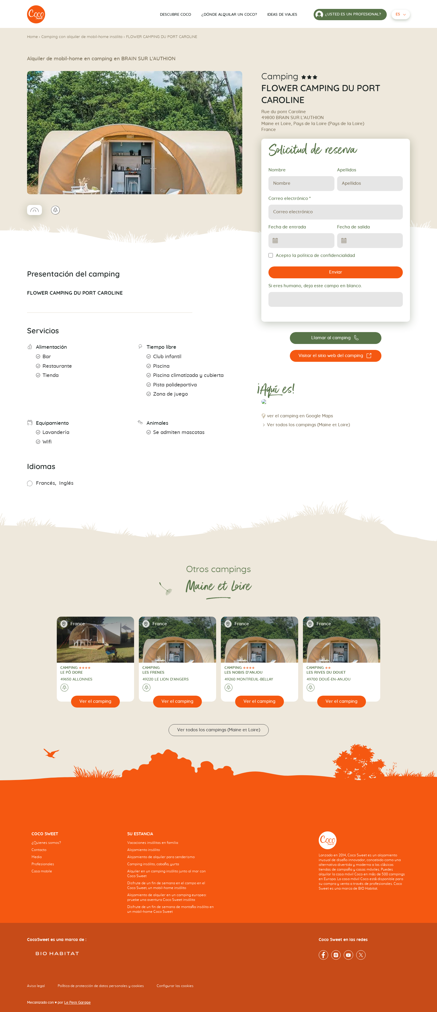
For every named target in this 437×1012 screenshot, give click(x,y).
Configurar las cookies (175, 986)
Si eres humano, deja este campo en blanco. (315, 286)
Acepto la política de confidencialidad (315, 255)
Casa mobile (42, 871)
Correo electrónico (289, 198)
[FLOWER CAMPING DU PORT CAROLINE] (36, 14)
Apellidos (346, 170)
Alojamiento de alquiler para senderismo (161, 857)
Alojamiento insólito (143, 850)
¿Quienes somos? (46, 842)
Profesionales (43, 864)
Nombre (277, 170)
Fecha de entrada (287, 227)
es (398, 14)
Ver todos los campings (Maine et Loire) (308, 425)
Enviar (335, 272)
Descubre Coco (175, 15)
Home (32, 37)
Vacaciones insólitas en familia (152, 842)
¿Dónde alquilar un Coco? (229, 15)
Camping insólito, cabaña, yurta (153, 864)
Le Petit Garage (77, 1002)
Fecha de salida (353, 227)
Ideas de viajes (282, 15)
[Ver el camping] (95, 702)
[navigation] (75, 857)
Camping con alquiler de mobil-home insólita (81, 37)
